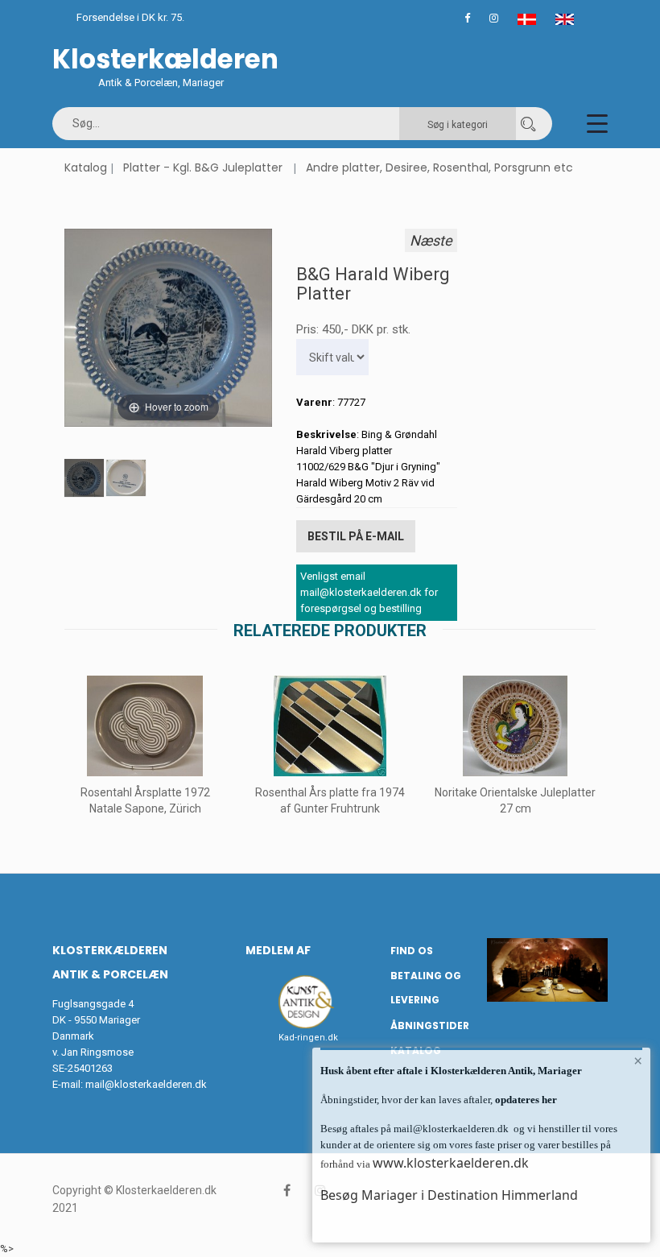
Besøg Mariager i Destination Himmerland (449, 1195)
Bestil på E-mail (355, 536)
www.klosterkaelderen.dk (451, 1163)
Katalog (85, 167)
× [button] (637, 1060)
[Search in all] (528, 123)
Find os (411, 950)
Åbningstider (429, 1025)
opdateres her (525, 1100)
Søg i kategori (457, 124)
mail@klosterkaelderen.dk (146, 1084)
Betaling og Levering (425, 988)
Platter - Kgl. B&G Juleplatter (203, 167)
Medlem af (278, 950)
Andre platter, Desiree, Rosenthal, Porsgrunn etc (439, 167)
